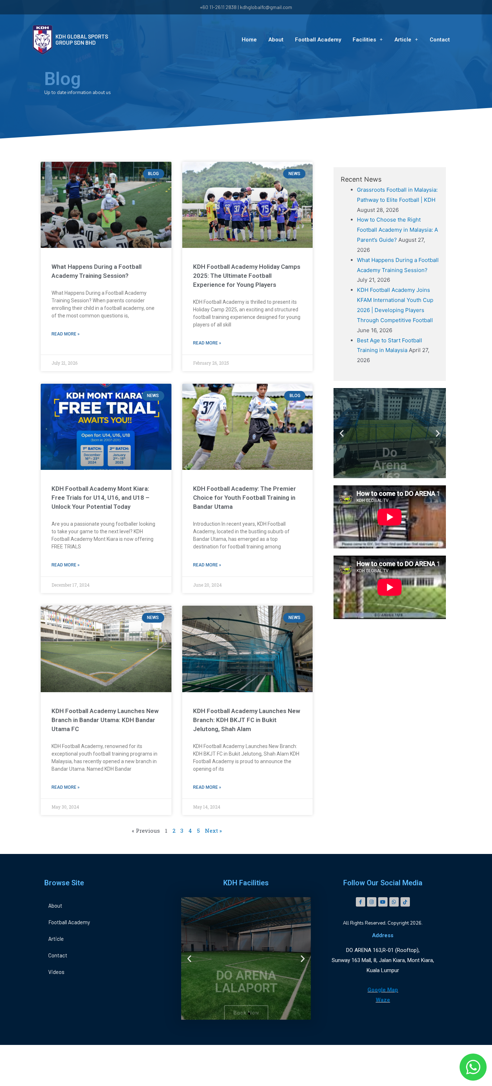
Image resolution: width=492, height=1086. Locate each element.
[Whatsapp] (394, 902)
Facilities (364, 39)
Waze (383, 1000)
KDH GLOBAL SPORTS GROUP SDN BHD (81, 39)
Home (249, 39)
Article (402, 39)
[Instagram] (371, 902)
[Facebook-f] (360, 902)
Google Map (382, 990)
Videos (56, 972)
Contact (440, 39)
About (275, 39)
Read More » (66, 334)
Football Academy (318, 39)
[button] (386, 472)
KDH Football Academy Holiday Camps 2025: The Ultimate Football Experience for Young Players (246, 275)
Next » (213, 830)
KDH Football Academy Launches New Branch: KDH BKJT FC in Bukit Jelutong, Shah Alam (246, 720)
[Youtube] (383, 902)
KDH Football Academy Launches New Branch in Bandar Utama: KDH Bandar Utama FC (105, 720)
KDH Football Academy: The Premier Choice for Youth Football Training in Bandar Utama (244, 497)
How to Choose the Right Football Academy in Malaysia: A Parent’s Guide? (397, 229)
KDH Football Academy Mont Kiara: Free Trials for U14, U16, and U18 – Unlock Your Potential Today (100, 497)
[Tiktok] (405, 902)
